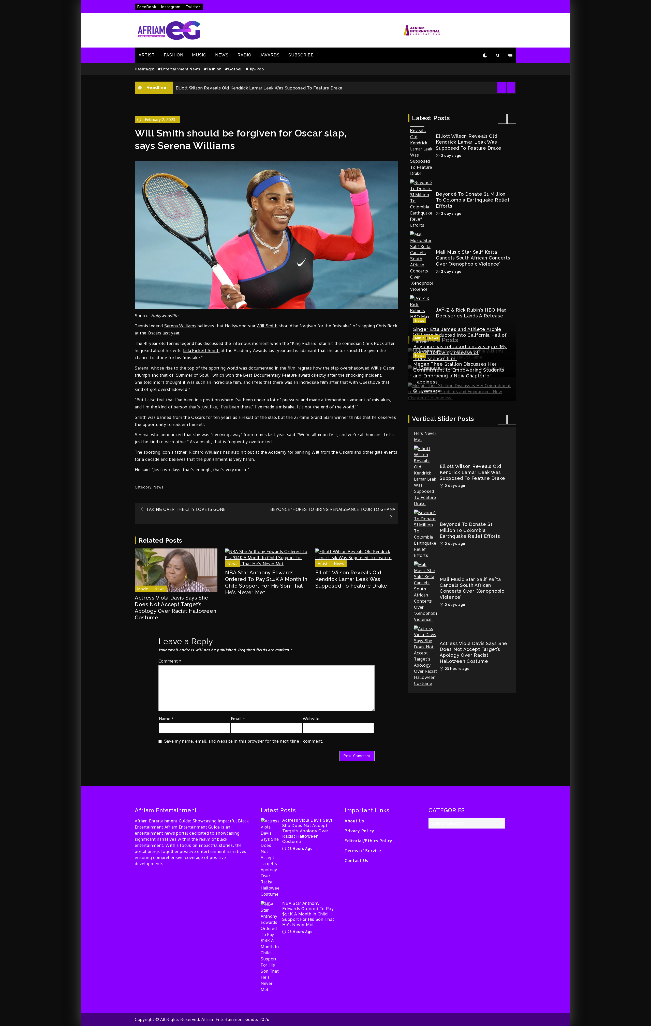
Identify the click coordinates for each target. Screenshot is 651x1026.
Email (238, 718)
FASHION (173, 55)
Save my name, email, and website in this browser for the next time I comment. (243, 741)
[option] (344, 92)
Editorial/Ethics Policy (368, 840)
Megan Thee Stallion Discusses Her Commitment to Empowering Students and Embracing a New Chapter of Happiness (458, 373)
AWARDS (270, 55)
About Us (354, 820)
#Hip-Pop (254, 69)
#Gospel (233, 69)
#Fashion (212, 69)
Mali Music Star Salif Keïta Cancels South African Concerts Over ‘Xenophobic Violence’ (473, 207)
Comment (170, 661)
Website (311, 718)
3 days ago (451, 279)
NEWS (222, 55)
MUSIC (199, 55)
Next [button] (511, 87)
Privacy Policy (359, 830)
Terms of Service (363, 850)
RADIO (244, 55)
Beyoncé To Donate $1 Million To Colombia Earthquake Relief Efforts (247, 92)
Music (419, 338)
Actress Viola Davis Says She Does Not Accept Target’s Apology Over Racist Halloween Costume (175, 608)
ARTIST (147, 55)
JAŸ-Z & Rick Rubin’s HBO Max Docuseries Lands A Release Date (471, 265)
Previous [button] (501, 87)
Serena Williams (180, 325)
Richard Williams (205, 452)
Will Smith (267, 325)
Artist (323, 563)
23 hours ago (456, 621)
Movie (142, 589)
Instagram (171, 7)
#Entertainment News (179, 69)
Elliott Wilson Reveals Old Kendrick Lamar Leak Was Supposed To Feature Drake (351, 579)
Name (166, 718)
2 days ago (451, 163)
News (159, 487)
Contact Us (356, 860)
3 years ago (428, 391)
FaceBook (146, 7)
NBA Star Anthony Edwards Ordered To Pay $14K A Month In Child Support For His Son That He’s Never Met (266, 582)
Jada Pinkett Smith (201, 350)
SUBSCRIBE (301, 55)
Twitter (193, 7)
